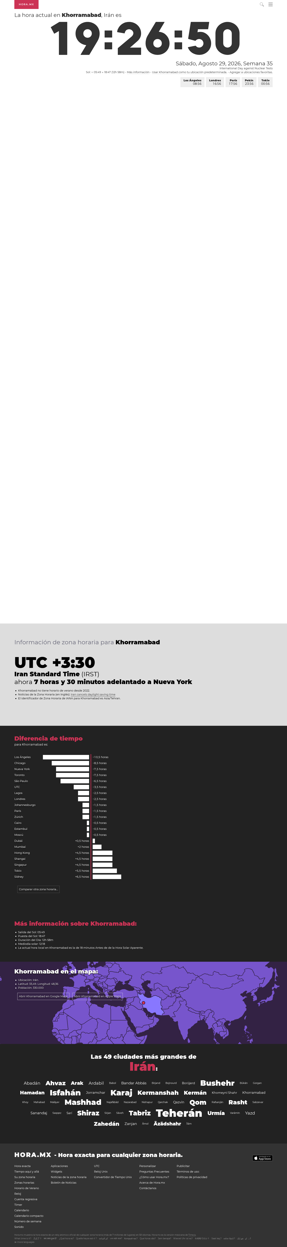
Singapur (20, 864)
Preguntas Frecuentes (154, 1171)
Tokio (265, 82)
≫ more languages (24, 1242)
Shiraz (88, 1113)
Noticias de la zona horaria (69, 1177)
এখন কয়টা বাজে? (116, 1238)
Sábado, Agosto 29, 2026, (224, 63)
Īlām (189, 1123)
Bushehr (217, 1083)
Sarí (69, 1113)
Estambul (20, 829)
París (233, 82)
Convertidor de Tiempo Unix (113, 1177)
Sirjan (107, 1113)
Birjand (156, 1083)
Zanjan (131, 1124)
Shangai (19, 858)
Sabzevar (257, 1102)
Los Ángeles (192, 82)
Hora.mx (26, 4)
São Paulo (21, 781)
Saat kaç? (217, 1238)
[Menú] (270, 4)
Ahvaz (56, 1083)
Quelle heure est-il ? (86, 1238)
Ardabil (96, 1083)
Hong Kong (22, 853)
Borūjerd (188, 1083)
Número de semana (27, 1221)
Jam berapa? (164, 1238)
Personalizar (147, 1166)
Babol (112, 1083)
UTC (17, 787)
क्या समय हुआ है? (50, 1238)
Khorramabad (253, 1093)
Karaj (121, 1092)
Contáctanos (147, 1188)
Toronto (19, 775)
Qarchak (163, 1102)
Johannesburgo (24, 805)
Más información (138, 72)
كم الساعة (103, 1238)
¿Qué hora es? (66, 1238)
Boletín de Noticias (63, 1182)
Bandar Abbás (133, 1083)
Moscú (18, 835)
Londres (215, 82)
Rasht (238, 1102)
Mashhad (83, 1102)
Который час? (131, 1238)
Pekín (249, 82)
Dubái (18, 841)
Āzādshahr (167, 1124)
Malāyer (54, 1102)
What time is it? (22, 1238)
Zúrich (18, 817)
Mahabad (39, 1102)
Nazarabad (130, 1102)
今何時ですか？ (202, 1238)
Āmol (145, 1123)
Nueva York (22, 769)
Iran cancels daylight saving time (93, 694)
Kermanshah (158, 1092)
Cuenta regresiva (25, 1199)
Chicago (19, 763)
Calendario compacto (28, 1216)
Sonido (19, 1227)
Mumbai (20, 847)
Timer (18, 1204)
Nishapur (147, 1102)
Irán (142, 1066)
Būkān (244, 1083)
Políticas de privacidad (192, 1177)
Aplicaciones (59, 1166)
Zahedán (106, 1124)
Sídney (18, 876)
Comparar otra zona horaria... (38, 889)
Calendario (21, 1210)
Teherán (179, 1113)
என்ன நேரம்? (229, 1238)
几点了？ (37, 1238)
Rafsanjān (217, 1102)
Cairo (17, 823)
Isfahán (65, 1092)
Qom (198, 1102)
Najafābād (113, 1102)
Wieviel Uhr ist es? (183, 1238)
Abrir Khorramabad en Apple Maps (97, 996)
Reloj (17, 1193)
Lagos (18, 793)
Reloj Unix (101, 1171)
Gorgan (257, 1083)
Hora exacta (22, 1166)
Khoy (25, 1102)
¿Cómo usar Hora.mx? (154, 1177)
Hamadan (32, 1093)
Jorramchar (95, 1093)
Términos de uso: (188, 1171)
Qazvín (178, 1102)
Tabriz (140, 1113)
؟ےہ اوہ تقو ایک (244, 1238)
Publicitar (183, 1166)
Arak (77, 1083)
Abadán (32, 1083)
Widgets (56, 1171)
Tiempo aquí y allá (26, 1171)
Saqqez (56, 1113)
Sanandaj (38, 1113)
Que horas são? (148, 1238)
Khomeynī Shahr (224, 1092)
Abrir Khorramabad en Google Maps (43, 996)
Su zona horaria (24, 1177)
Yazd (250, 1113)
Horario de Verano (26, 1188)
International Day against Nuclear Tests (246, 68)
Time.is (192, 1235)
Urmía (216, 1113)
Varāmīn (235, 1113)
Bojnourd (171, 1083)
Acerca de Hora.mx (152, 1182)
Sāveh (120, 1113)
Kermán (195, 1092)
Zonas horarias (24, 1182)
